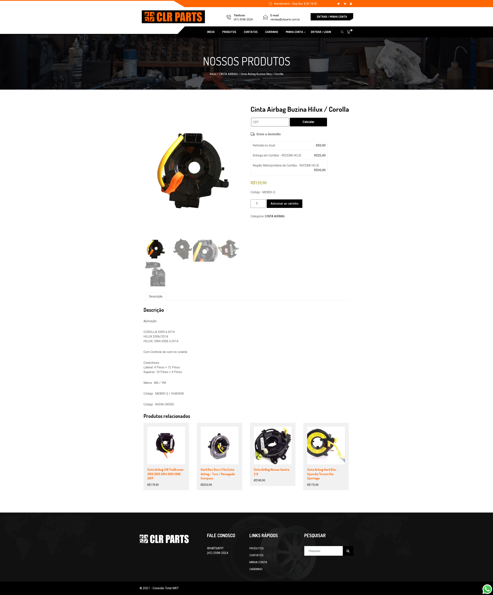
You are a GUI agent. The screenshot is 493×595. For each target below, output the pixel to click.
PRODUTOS (229, 32)
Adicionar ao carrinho (284, 203)
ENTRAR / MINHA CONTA (332, 16)
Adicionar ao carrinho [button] (170, 446)
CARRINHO (271, 32)
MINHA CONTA (258, 562)
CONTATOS (250, 32)
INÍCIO (211, 32)
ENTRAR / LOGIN (321, 32)
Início (213, 74)
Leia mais (215, 446)
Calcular (308, 122)
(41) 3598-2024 (243, 19)
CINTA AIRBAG (228, 74)
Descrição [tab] (156, 296)
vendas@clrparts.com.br (285, 19)
